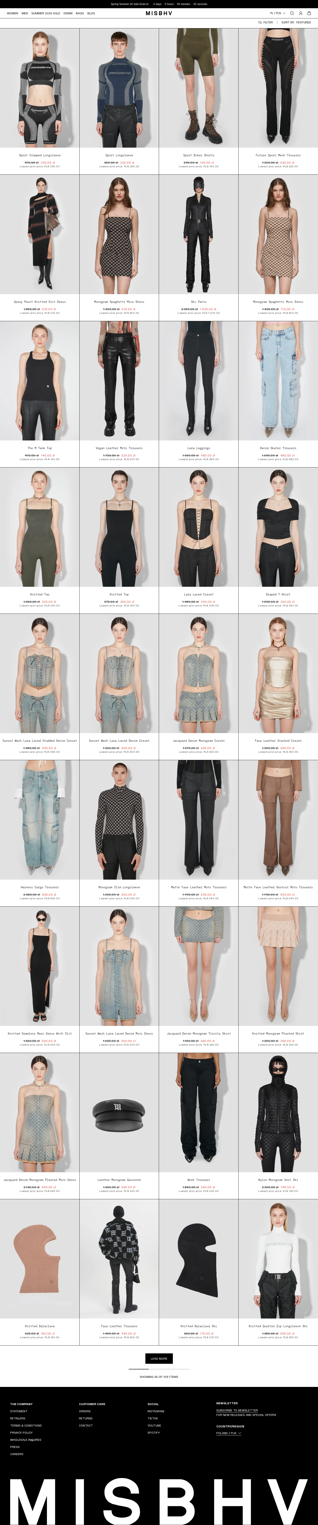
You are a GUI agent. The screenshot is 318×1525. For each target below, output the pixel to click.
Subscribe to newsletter (237, 1410)
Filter (268, 22)
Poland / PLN (226, 1433)
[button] (75, 90)
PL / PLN (275, 13)
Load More (159, 1358)
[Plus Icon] (70, 1404)
